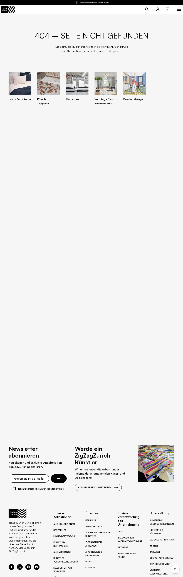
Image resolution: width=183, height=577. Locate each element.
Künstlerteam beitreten (95, 487)
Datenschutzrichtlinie (163, 539)
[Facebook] (11, 568)
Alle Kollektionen (64, 524)
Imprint (154, 545)
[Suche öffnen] (147, 9)
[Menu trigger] (179, 9)
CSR (120, 531)
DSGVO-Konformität (162, 558)
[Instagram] (28, 568)
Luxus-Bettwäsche (64, 536)
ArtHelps (123, 547)
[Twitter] (20, 568)
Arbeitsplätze (93, 526)
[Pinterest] (36, 568)
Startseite (72, 50)
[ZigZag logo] (8, 9)
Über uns (90, 520)
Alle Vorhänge (62, 552)
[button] (167, 9)
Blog (88, 561)
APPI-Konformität (160, 564)
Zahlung (155, 551)
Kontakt (90, 567)
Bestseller (59, 530)
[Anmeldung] (158, 9)
